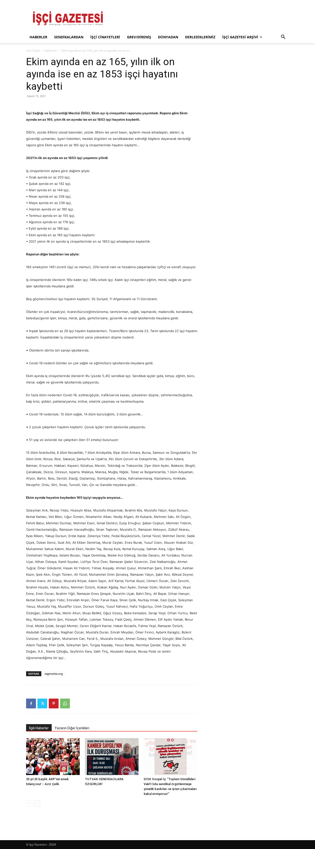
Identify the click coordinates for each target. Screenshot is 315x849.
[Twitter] (42, 703)
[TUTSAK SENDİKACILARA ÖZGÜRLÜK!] (112, 756)
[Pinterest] (54, 703)
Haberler (38, 37)
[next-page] (37, 804)
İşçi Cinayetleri (105, 37)
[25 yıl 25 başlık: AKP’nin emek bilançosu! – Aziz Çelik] (53, 756)
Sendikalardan (68, 37)
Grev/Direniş (139, 37)
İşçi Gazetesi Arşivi (240, 37)
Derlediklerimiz (200, 37)
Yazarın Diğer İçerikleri (72, 728)
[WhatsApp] (65, 703)
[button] (283, 37)
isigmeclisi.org (54, 673)
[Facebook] (31, 703)
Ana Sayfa (33, 50)
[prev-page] (29, 804)
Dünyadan (168, 37)
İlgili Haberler (39, 728)
